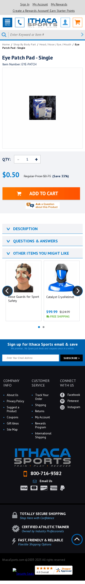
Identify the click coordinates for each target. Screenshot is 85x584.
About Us (12, 395)
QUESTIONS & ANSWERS (32, 241)
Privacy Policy (15, 401)
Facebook (73, 395)
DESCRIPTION (22, 228)
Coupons (12, 417)
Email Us (45, 481)
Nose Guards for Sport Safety (23, 299)
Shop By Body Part (24, 44)
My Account (40, 4)
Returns (39, 411)
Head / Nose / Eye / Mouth (55, 44)
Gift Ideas (13, 423)
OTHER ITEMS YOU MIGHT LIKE (37, 253)
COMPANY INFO (11, 382)
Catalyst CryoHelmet (60, 297)
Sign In (24, 4)
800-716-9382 (45, 473)
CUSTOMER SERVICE (41, 382)
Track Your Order (42, 397)
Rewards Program (40, 425)
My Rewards (59, 4)
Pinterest (73, 401)
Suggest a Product (13, 409)
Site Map (12, 429)
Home (6, 44)
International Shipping (43, 435)
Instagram (73, 407)
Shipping (40, 405)
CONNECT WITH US (68, 382)
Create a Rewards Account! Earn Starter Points (44, 11)
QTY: (6, 159)
